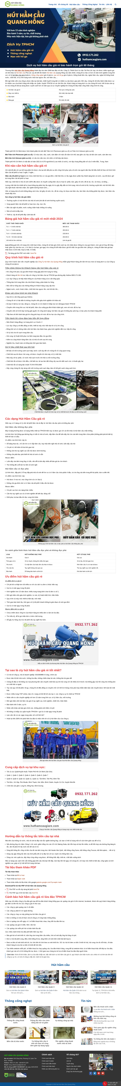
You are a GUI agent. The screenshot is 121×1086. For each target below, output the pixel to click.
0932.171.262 (14, 1062)
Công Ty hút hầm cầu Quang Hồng (50, 262)
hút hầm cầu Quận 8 (18, 990)
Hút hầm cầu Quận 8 (17, 987)
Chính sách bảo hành (48, 1066)
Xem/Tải (33, 253)
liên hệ (19, 275)
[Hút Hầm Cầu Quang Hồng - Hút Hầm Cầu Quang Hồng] (15, 4)
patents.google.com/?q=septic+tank (49, 882)
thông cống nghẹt (37, 75)
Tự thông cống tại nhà (64, 1021)
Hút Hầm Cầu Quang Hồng (67, 1084)
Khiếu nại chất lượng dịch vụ (50, 1069)
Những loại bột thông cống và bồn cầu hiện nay (105, 1017)
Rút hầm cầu (74, 4)
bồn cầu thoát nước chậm (106, 1009)
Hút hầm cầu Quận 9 (46, 987)
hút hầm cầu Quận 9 (47, 990)
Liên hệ (109, 4)
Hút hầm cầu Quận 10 (74, 987)
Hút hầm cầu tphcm (21, 1069)
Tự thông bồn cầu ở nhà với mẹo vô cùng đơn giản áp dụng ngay (39, 1043)
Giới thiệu (69, 1058)
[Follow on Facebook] (90, 1073)
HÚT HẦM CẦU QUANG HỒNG (16, 1055)
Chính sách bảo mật (48, 1058)
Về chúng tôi (63, 4)
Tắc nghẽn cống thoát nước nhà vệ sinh (64, 1042)
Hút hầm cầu (20, 73)
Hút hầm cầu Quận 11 (103, 987)
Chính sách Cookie (48, 1061)
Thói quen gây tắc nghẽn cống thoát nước (105, 1029)
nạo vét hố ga (58, 75)
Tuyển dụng (70, 1063)
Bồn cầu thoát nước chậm (103, 1007)
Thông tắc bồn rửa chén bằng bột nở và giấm (40, 1022)
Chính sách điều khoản (49, 1063)
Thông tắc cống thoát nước (15, 1022)
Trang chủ (52, 4)
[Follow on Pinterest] (98, 1073)
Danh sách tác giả (72, 1069)
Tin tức (102, 4)
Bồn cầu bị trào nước (15, 1041)
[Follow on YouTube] (102, 1073)
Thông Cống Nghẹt (90, 4)
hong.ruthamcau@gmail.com (17, 1065)
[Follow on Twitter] (94, 1073)
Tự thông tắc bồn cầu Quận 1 (104, 1039)
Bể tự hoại (20, 875)
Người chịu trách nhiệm (73, 1066)
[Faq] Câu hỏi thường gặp (74, 1071)
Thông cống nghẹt (18, 1001)
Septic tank (21, 879)
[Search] (115, 4)
